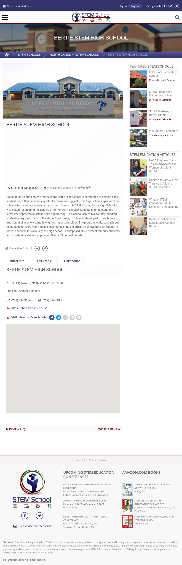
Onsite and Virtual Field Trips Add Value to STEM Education (163, 183)
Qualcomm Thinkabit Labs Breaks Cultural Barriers (162, 222)
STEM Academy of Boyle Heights (161, 113)
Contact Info (16, 261)
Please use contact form (19, 6)
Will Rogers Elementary (163, 131)
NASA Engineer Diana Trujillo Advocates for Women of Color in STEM (162, 166)
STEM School (51, 542)
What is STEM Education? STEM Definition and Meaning (163, 203)
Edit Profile (41, 261)
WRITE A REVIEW (109, 429)
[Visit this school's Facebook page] (52, 317)
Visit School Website (60, 187)
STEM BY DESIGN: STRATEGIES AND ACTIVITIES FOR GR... (153, 486)
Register (135, 6)
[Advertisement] (63, 156)
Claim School (70, 261)
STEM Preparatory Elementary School (161, 93)
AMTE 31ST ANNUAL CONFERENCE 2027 (84, 500)
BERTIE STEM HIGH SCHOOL (128, 54)
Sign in (123, 6)
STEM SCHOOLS (29, 54)
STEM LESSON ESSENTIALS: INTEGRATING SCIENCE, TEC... (150, 502)
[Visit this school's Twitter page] (58, 317)
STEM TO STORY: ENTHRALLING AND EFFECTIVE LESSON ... (154, 518)
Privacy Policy (134, 549)
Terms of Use (47, 552)
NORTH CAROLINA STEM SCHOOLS (74, 54)
